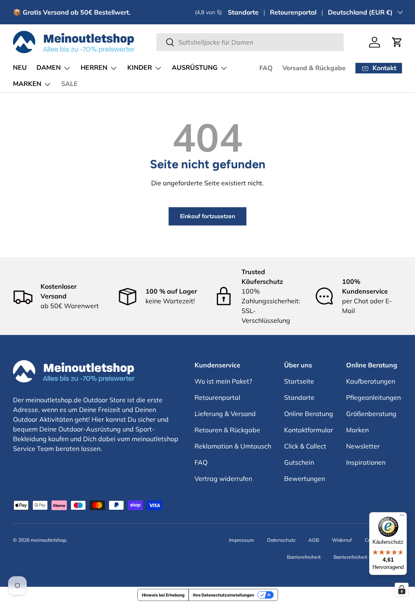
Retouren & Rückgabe (227, 430)
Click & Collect (305, 446)
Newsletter (363, 446)
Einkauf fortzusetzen (207, 216)
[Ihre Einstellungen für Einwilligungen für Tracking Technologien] (402, 590)
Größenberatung (371, 414)
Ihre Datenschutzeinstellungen (223, 594)
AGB (313, 540)
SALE (69, 83)
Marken (357, 430)
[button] (397, 42)
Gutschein (299, 462)
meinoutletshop (48, 540)
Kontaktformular (308, 430)
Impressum (241, 540)
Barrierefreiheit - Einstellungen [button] (368, 557)
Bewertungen (304, 478)
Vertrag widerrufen (223, 478)
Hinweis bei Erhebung (163, 594)
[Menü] (402, 517)
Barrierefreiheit (304, 557)
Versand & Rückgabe (314, 68)
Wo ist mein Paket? (223, 381)
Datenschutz (281, 540)
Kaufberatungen (370, 381)
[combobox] (250, 42)
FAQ (266, 68)
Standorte (243, 12)
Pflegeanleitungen (373, 397)
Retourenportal (293, 12)
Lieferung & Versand (225, 414)
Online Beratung (308, 414)
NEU (20, 67)
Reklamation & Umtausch (233, 446)
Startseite (299, 381)
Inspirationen (365, 462)
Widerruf (342, 540)
